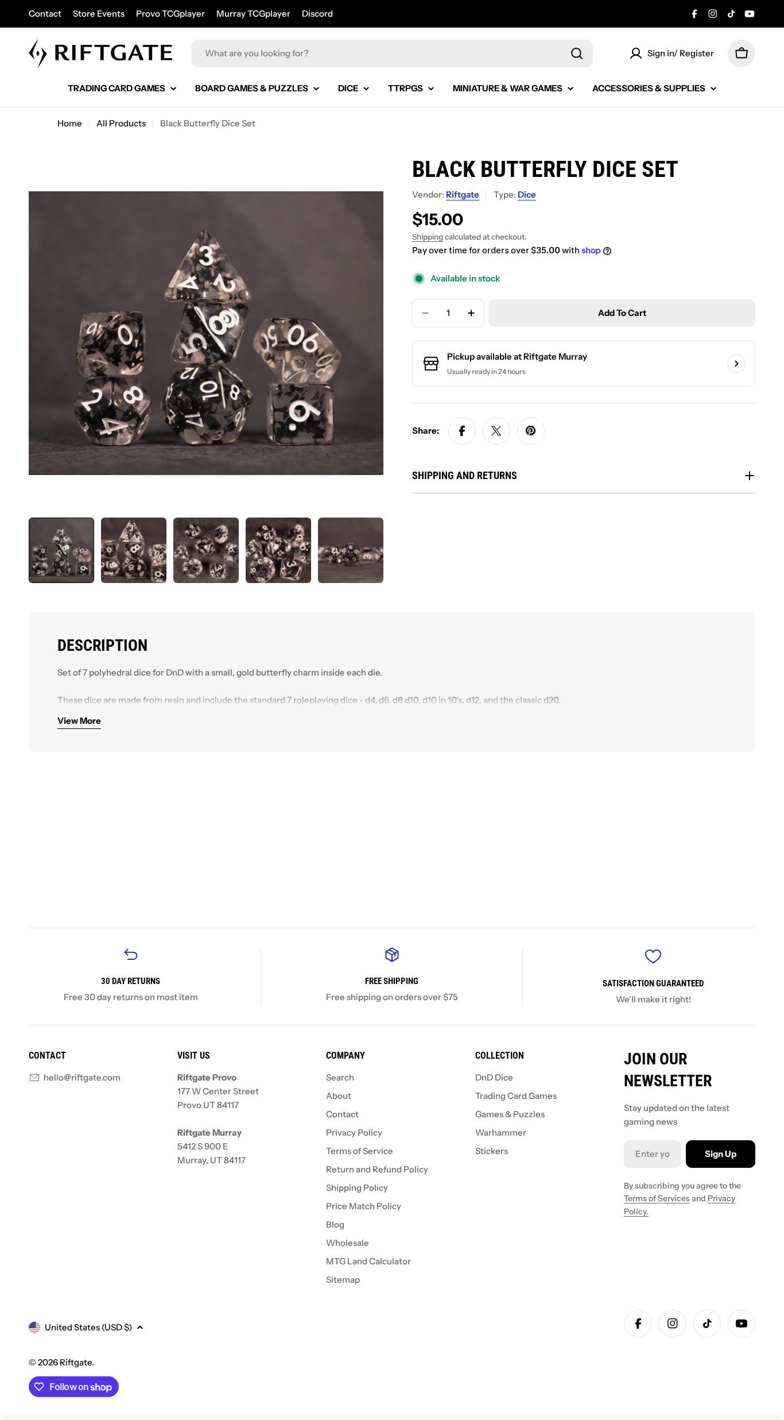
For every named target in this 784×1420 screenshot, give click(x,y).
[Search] (577, 53)
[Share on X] (496, 431)
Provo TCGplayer (170, 13)
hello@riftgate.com (82, 1077)
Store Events (99, 13)
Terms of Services (657, 1198)
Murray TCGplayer (253, 13)
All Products (121, 123)
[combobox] (392, 53)
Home (69, 123)
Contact (45, 13)
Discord (317, 13)
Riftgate (462, 194)
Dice (527, 194)
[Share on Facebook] (462, 431)
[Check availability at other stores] (736, 363)
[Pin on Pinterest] (531, 431)
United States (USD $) (88, 1327)
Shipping (427, 236)
